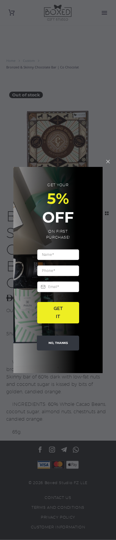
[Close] (108, 161)
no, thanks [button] (58, 343)
